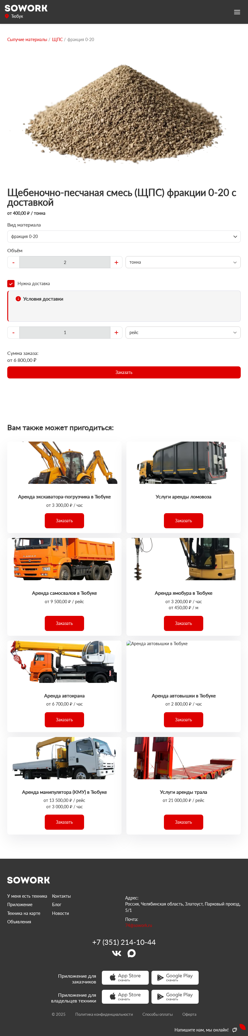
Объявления (19, 921)
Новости (60, 913)
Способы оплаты (157, 1014)
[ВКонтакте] (116, 953)
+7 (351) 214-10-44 (124, 942)
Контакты (61, 896)
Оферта (189, 1014)
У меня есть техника (27, 896)
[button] (124, 372)
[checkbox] (124, 283)
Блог (56, 904)
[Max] (131, 953)
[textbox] (65, 262)
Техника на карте (23, 913)
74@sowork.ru (138, 925)
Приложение (19, 904)
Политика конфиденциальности (104, 1014)
